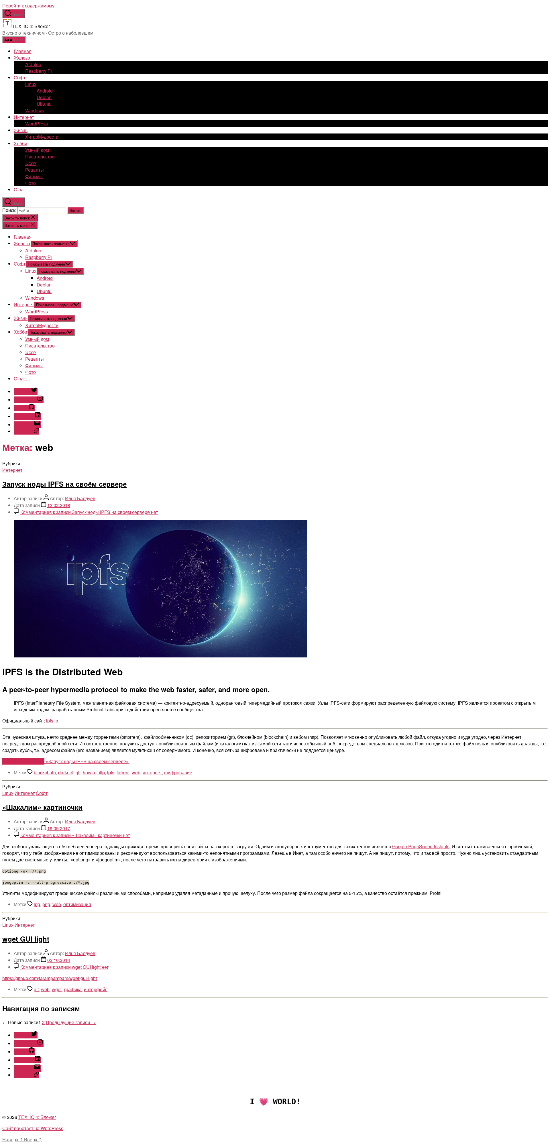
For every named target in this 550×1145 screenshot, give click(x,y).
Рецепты (34, 169)
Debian (44, 97)
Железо (22, 57)
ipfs (110, 772)
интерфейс (95, 989)
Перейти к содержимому (28, 5)
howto (89, 772)
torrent (123, 772)
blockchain (45, 772)
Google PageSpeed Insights (420, 846)
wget (57, 989)
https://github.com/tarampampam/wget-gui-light (49, 978)
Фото (30, 183)
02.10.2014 (58, 960)
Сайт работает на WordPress (32, 1128)
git (78, 772)
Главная (23, 51)
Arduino (33, 64)
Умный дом (37, 150)
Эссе (30, 163)
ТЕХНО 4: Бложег (37, 1117)
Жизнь (21, 130)
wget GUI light (25, 939)
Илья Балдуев (80, 498)
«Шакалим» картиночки (42, 807)
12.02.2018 (58, 505)
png (46, 904)
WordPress (36, 123)
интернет (152, 772)
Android (45, 90)
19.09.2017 (58, 828)
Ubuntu (44, 104)
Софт (19, 77)
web (136, 772)
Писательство (40, 156)
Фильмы (34, 176)
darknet (65, 772)
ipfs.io (52, 720)
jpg (37, 904)
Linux (30, 84)
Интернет (24, 117)
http (101, 772)
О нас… (22, 189)
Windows (34, 110)
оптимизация (77, 904)
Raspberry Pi (38, 71)
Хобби (20, 143)
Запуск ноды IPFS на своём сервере (64, 484)
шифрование (178, 772)
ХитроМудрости (41, 136)
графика (73, 989)
